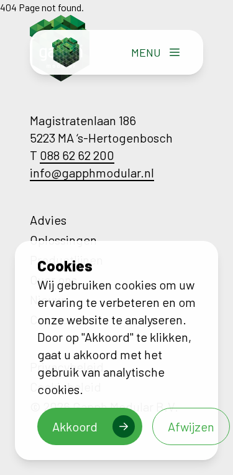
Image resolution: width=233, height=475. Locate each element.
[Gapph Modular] (66, 52)
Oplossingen (63, 239)
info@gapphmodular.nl (92, 172)
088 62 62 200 (77, 155)
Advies (48, 219)
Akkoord (75, 426)
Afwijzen (191, 426)
